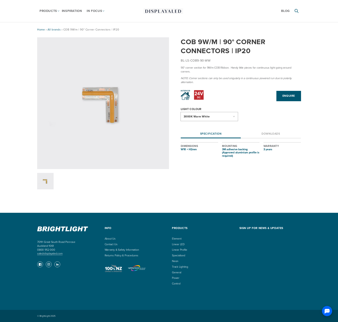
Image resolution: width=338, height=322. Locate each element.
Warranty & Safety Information (122, 250)
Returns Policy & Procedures (121, 255)
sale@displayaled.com (50, 253)
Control (176, 284)
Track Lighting (180, 267)
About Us (110, 239)
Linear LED (178, 244)
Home (41, 30)
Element (177, 239)
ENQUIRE (288, 96)
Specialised (178, 255)
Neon (175, 261)
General (176, 272)
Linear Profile (179, 250)
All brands (55, 30)
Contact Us (111, 244)
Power (175, 278)
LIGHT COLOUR (191, 109)
